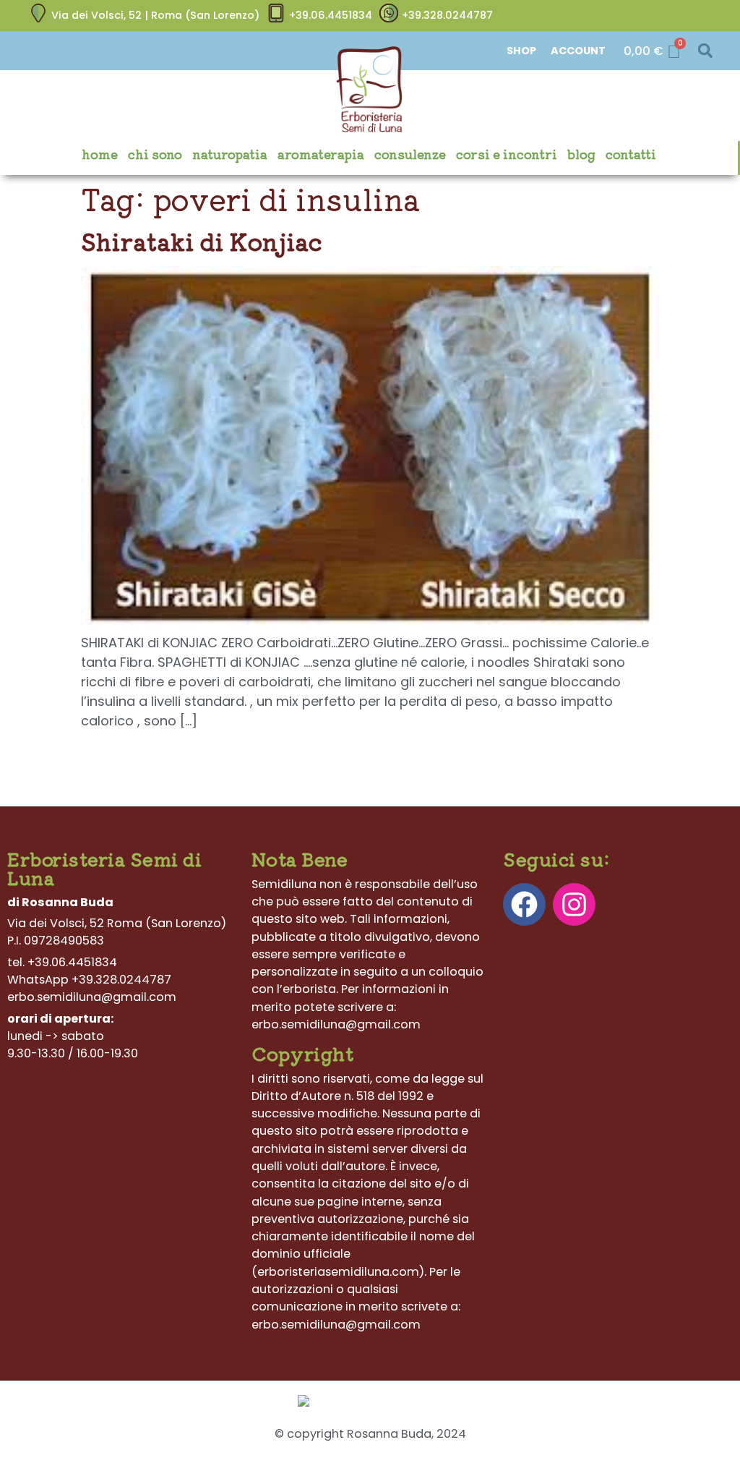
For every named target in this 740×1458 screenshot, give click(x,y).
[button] (705, 51)
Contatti (631, 154)
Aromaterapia (321, 154)
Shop (521, 50)
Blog (581, 154)
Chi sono (155, 154)
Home (100, 154)
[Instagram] (574, 904)
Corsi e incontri (506, 154)
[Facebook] (524, 904)
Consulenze (410, 154)
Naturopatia (229, 154)
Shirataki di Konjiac (201, 240)
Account (578, 50)
